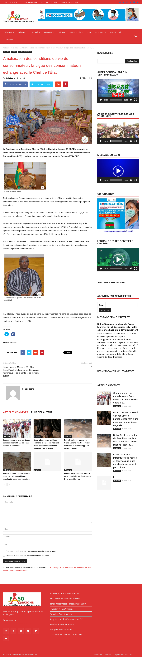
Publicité (54, 2)
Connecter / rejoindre (30, 2)
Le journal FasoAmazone (69, 2)
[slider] (116, 100)
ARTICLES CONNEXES (15, 412)
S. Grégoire (10, 78)
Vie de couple (75, 32)
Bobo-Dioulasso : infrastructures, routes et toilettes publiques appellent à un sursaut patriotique (17, 476)
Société (35, 32)
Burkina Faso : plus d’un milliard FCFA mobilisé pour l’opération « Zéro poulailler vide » (77, 476)
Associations (100, 32)
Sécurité (62, 32)
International (115, 32)
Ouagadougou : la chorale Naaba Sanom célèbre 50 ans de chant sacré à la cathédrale (16, 443)
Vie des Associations (25, 52)
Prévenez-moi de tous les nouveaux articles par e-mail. (28, 556)
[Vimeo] (133, 2)
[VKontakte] (137, 2)
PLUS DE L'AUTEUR (42, 412)
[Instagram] (127, 2)
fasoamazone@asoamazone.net (17, 623)
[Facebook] (123, 2)
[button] (135, 36)
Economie (9, 39)
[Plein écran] (135, 99)
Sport (89, 32)
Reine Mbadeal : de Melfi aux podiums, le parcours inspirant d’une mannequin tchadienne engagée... (125, 419)
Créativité (48, 32)
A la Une (8, 32)
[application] (118, 91)
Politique (22, 32)
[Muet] (131, 99)
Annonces (44, 2)
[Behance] (120, 2)
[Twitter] (130, 2)
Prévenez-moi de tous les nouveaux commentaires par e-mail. (31, 551)
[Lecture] (101, 99)
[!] (47, 461)
